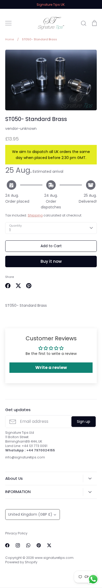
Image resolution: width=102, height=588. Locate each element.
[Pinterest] (38, 545)
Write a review (51, 367)
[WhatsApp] (28, 545)
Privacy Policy (16, 533)
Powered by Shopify (21, 562)
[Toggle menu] (8, 23)
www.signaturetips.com (54, 557)
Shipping (35, 215)
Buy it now (51, 261)
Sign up (83, 421)
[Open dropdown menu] (90, 478)
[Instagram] (18, 545)
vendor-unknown (21, 128)
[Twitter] (49, 545)
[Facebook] (7, 545)
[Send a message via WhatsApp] (93, 579)
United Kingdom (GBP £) (30, 514)
